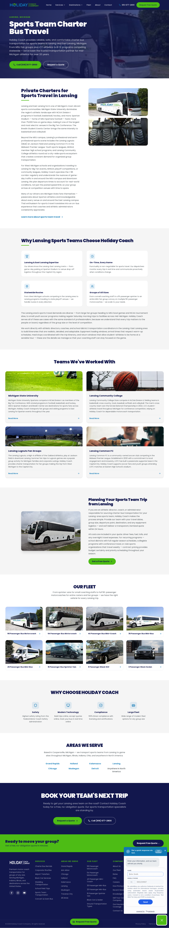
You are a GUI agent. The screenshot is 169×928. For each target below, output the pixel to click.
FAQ (114, 878)
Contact (108, 5)
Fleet (89, 5)
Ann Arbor (65, 870)
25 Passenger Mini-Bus (96, 889)
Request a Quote (55, 64)
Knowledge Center (121, 894)
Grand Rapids (53, 763)
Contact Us (118, 910)
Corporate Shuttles (43, 870)
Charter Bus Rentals (43, 866)
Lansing (116, 763)
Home (48, 5)
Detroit (95, 768)
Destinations (74, 5)
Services (59, 5)
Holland (74, 763)
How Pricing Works (120, 886)
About (97, 5)
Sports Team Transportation (41, 893)
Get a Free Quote (100, 561)
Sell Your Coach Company (119, 899)
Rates (115, 874)
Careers (116, 882)
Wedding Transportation (41, 883)
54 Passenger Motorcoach (93, 873)
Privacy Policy (141, 924)
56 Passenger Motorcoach (92, 867)
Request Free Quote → (148, 843)
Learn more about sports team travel (40, 216)
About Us (117, 866)
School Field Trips (42, 888)
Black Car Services (43, 878)
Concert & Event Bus (44, 899)
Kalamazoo (95, 763)
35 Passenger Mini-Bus (96, 885)
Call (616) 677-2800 (26, 64)
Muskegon (74, 768)
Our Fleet (117, 870)
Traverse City (67, 894)
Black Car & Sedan (95, 900)
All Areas (64, 898)
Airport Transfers (42, 874)
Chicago (52, 768)
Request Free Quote (148, 5)
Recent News (118, 890)
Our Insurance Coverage (119, 905)
